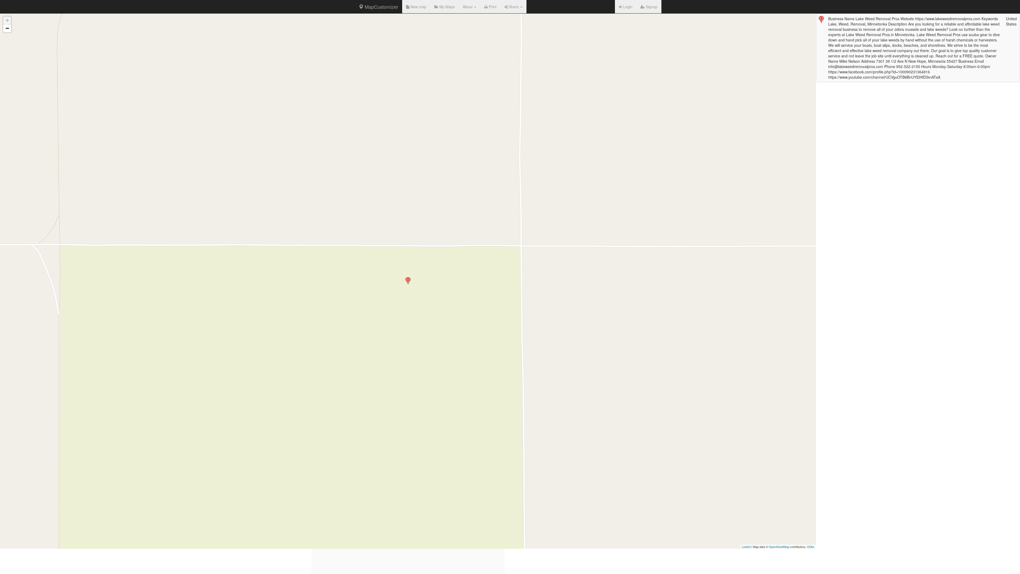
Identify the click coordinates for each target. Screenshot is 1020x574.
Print (492, 6)
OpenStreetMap (779, 547)
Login (627, 6)
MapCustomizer (380, 6)
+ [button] (7, 20)
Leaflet (746, 547)
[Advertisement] (408, 537)
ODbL (811, 547)
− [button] (7, 28)
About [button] (468, 6)
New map (417, 6)
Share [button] (514, 6)
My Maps (446, 6)
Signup (651, 6)
